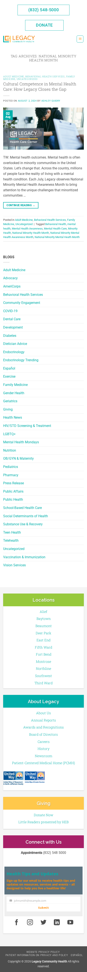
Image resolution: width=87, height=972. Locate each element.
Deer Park (43, 633)
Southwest (43, 675)
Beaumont (43, 625)
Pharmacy (10, 475)
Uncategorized (13, 549)
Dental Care (11, 319)
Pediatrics (10, 467)
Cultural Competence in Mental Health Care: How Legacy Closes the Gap (39, 86)
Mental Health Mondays (21, 442)
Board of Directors (43, 734)
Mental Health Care (55, 228)
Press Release (13, 483)
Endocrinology (13, 352)
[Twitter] (43, 922)
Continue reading (21, 205)
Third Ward (43, 683)
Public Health (13, 499)
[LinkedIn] (57, 922)
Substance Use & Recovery (23, 524)
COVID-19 (10, 311)
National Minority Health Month (30, 232)
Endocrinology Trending (20, 360)
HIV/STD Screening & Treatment (27, 426)
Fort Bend (43, 654)
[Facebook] (16, 922)
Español (9, 368)
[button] (80, 39)
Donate (44, 25)
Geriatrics (10, 401)
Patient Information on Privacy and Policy (36, 955)
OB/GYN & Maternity (18, 458)
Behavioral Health (55, 224)
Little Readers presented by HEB (43, 822)
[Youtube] (70, 922)
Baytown (44, 618)
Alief (43, 611)
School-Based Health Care (22, 508)
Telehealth (11, 540)
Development (13, 327)
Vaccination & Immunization (24, 557)
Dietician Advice (15, 344)
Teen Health (12, 532)
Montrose (43, 661)
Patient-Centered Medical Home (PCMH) (43, 763)
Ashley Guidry (50, 100)
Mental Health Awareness (27, 228)
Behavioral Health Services (23, 295)
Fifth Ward (43, 647)
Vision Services (14, 565)
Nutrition (9, 450)
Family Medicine (15, 385)
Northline (43, 668)
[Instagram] (30, 922)
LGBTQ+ (9, 434)
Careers (44, 741)
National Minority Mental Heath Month (57, 237)
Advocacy (10, 278)
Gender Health (13, 393)
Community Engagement (21, 303)
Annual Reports (43, 720)
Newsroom (43, 756)
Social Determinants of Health (25, 516)
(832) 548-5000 (43, 9)
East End (43, 640)
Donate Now (43, 815)
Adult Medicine (14, 270)
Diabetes (9, 336)
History (43, 748)
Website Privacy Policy (43, 952)
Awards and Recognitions (43, 727)
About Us (43, 713)
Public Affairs (13, 491)
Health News (12, 417)
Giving (8, 409)
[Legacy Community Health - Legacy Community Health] (19, 39)
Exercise (9, 376)
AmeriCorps (11, 286)
